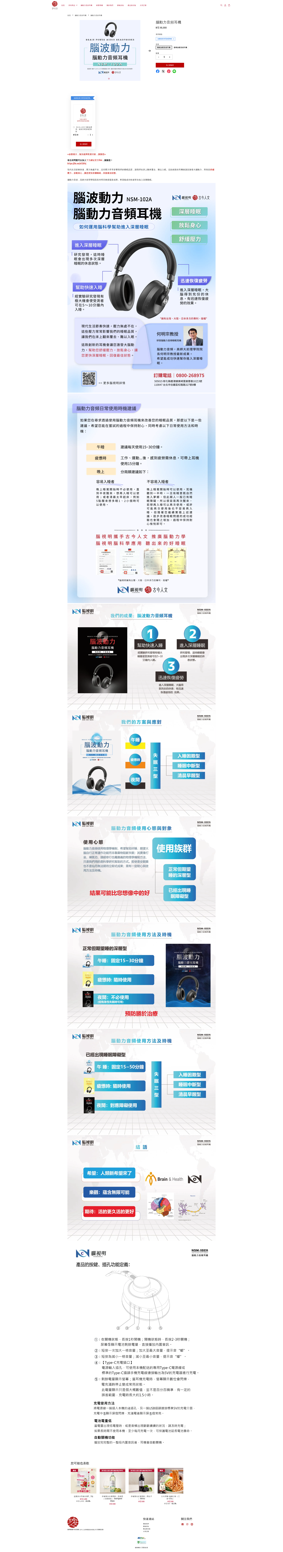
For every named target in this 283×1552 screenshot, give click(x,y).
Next (149, 51)
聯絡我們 (146, 1524)
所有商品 (72, 5)
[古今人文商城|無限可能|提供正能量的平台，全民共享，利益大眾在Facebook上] (182, 1525)
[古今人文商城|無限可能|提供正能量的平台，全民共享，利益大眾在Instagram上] (187, 1525)
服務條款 (138, 1547)
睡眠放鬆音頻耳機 (163, 47)
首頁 (63, 5)
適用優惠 (159, 34)
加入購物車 (84, 144)
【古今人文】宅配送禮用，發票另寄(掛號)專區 (84, 129)
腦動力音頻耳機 (86, 5)
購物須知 (120, 5)
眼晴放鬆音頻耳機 (180, 47)
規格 (157, 44)
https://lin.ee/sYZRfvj (76, 163)
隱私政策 (145, 1547)
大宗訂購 (143, 5)
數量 (157, 53)
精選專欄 (99, 5)
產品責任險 (132, 5)
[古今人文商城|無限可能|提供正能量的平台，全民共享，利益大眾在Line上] (191, 1525)
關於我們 (110, 5)
